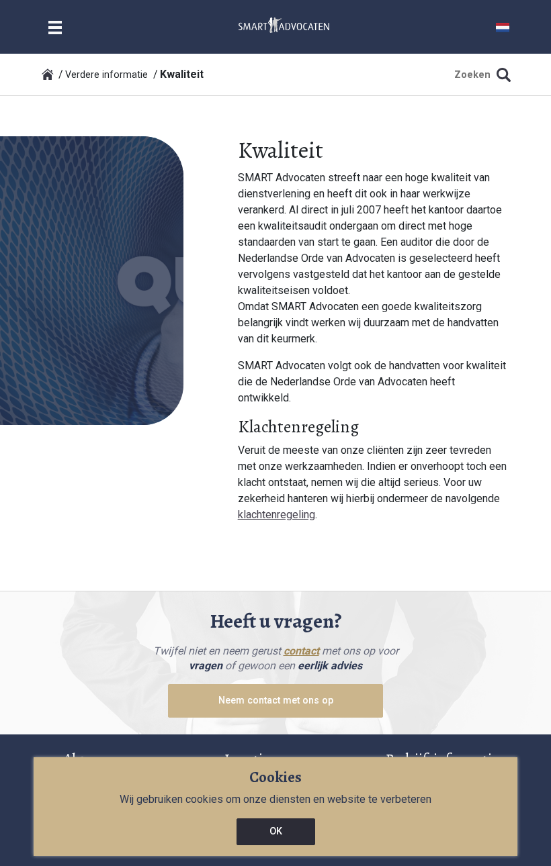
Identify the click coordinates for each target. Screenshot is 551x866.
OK (275, 831)
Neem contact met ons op (275, 700)
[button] (502, 26)
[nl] (284, 24)
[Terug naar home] (48, 74)
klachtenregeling (276, 514)
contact (301, 650)
